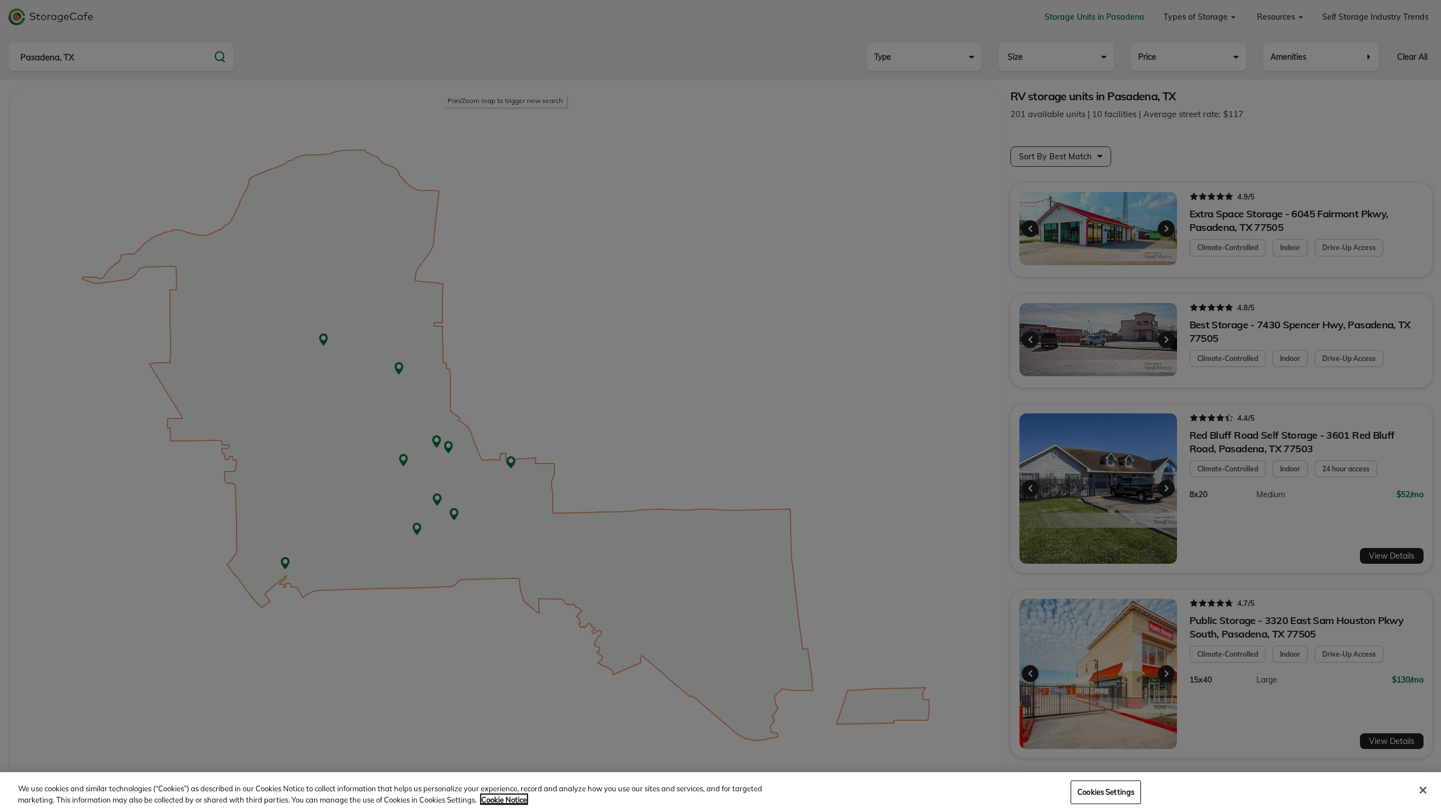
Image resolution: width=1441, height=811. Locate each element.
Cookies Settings (1105, 791)
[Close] (1423, 790)
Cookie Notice (504, 799)
